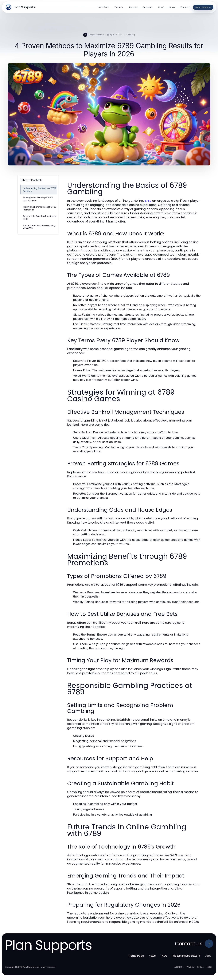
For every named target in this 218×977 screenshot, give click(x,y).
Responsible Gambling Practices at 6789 (40, 217)
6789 (147, 200)
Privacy (190, 966)
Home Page (136, 956)
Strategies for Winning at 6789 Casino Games (38, 199)
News (152, 956)
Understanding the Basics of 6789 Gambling (39, 189)
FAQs (163, 956)
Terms (200, 966)
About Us (179, 966)
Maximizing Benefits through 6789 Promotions (39, 208)
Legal (209, 966)
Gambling (130, 34)
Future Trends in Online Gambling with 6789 (39, 226)
